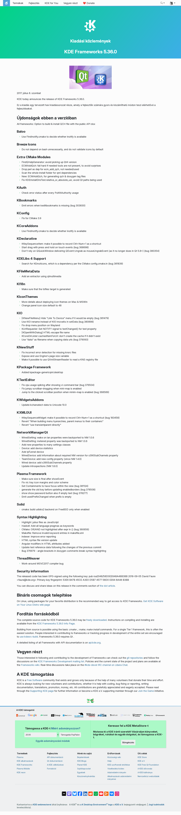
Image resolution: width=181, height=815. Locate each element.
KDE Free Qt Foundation (148, 765)
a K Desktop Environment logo (96, 804)
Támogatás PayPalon (70, 735)
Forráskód (51, 768)
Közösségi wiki (114, 757)
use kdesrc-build (29, 636)
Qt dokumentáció (55, 761)
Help (109, 761)
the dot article (107, 585)
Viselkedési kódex (115, 768)
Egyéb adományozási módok (53, 741)
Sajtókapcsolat (84, 768)
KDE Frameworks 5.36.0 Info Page (56, 623)
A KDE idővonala (145, 768)
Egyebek (81, 772)
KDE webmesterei (42, 804)
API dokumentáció (55, 757)
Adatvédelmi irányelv (116, 772)
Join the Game (146, 691)
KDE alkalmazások (25, 761)
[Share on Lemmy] (96, 792)
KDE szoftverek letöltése (118, 765)
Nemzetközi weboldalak (148, 776)
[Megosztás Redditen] (90, 792)
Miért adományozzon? (65, 728)
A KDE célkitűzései (55, 765)
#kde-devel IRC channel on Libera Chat (106, 665)
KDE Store (142, 757)
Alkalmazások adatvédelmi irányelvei (119, 777)
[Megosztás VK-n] (112, 792)
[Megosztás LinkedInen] (85, 792)
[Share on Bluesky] (74, 792)
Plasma (20, 757)
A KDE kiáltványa (145, 772)
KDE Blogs (81, 761)
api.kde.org (95, 642)
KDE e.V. (141, 761)
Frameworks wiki (30, 665)
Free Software (34, 680)
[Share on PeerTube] (106, 792)
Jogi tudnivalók (156, 804)
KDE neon (21, 772)
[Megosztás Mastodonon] (69, 792)
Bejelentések (83, 757)
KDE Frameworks (24, 765)
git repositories (135, 657)
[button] (162, 3)
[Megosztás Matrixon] (64, 792)
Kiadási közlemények (90, 41)
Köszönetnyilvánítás (86, 776)
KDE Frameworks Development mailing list (61, 661)
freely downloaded (96, 620)
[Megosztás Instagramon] (117, 792)
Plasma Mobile (23, 768)
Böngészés (128, 742)
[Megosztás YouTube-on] (101, 792)
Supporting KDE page (42, 691)
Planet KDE (82, 765)
